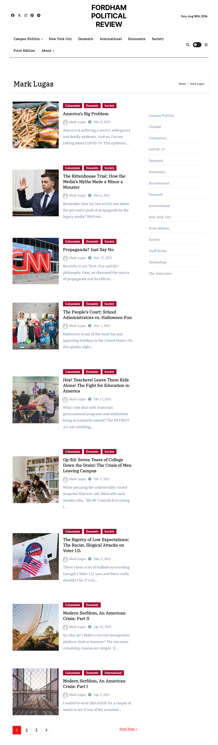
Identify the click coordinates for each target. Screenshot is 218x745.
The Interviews (160, 273)
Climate (155, 126)
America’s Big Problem (86, 113)
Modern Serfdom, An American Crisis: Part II (94, 615)
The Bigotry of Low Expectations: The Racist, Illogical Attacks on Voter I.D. (96, 545)
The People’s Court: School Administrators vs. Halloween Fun (97, 314)
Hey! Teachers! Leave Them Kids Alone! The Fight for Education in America (96, 385)
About (47, 50)
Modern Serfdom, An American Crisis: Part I (94, 683)
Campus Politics (27, 38)
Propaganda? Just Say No (88, 249)
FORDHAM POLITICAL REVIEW (109, 16)
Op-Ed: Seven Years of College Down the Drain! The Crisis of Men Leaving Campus (97, 465)
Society (158, 38)
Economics (137, 38)
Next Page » (128, 728)
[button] (206, 45)
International (111, 38)
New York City (60, 38)
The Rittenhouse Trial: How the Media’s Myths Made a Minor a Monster (94, 181)
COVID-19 (157, 149)
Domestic (85, 38)
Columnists (72, 105)
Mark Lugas (78, 122)
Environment (159, 183)
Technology (158, 262)
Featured (156, 194)
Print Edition (24, 50)
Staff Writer (158, 250)
